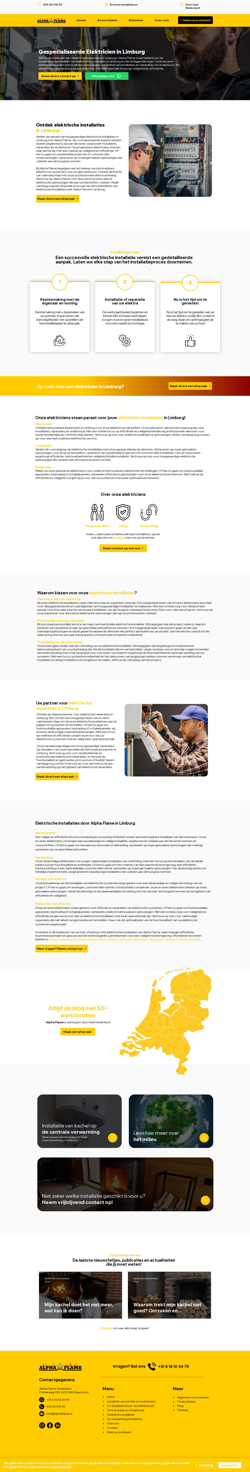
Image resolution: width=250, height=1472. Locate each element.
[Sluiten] (245, 1465)
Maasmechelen (190, 939)
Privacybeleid (60, 1467)
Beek (102, 939)
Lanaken (171, 939)
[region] (59, 316)
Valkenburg (140, 939)
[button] (136, 20)
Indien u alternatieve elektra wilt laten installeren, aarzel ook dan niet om (123, 535)
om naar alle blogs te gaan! (125, 1328)
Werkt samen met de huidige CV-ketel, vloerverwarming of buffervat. (64, 1138)
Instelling (206, 1465)
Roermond (156, 939)
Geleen (93, 939)
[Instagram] (42, 1425)
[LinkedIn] (58, 1425)
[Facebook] (50, 1425)
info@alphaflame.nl (59, 1413)
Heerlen (112, 939)
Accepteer (230, 1465)
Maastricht (68, 939)
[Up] (112, 1137)
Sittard (82, 939)
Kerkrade (125, 939)
